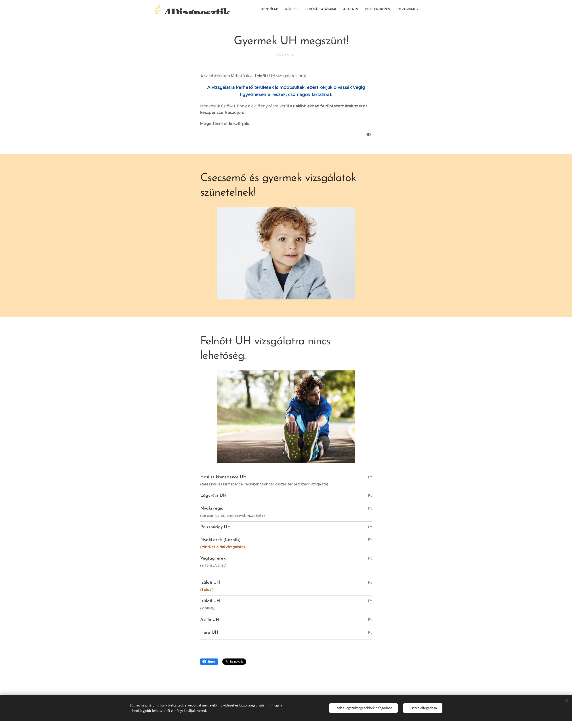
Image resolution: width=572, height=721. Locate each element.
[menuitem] (271, 9)
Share (211, 661)
